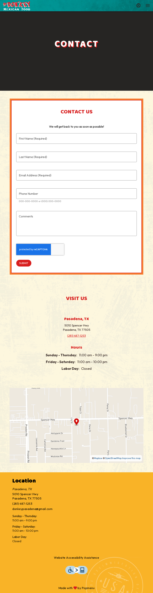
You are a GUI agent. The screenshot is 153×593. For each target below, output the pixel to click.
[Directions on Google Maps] (76, 425)
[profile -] (138, 5)
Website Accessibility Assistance (76, 557)
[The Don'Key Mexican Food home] (20, 5)
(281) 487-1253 (22, 503)
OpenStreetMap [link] (113, 458)
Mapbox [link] (98, 458)
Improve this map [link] (131, 458)
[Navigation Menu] (148, 5)
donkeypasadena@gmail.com (32, 509)
